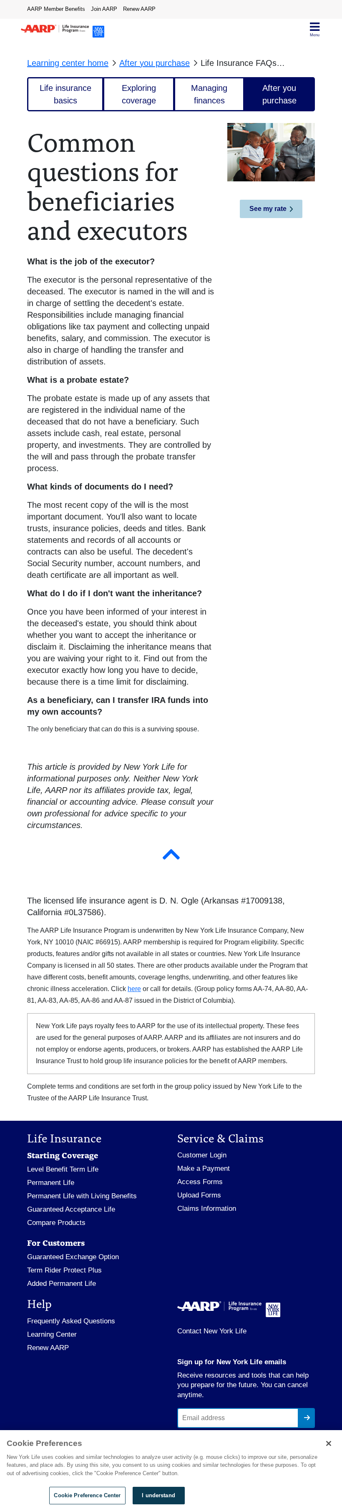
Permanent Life (50, 1183)
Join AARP (104, 9)
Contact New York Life (211, 1331)
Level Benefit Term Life (62, 1169)
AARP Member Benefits (56, 9)
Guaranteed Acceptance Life (71, 1209)
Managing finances (209, 94)
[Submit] (306, 1418)
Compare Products (56, 1223)
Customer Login (201, 1155)
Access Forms (200, 1182)
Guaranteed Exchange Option (73, 1257)
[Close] (328, 1443)
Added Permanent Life (61, 1284)
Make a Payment (203, 1168)
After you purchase (154, 63)
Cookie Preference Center (87, 1495)
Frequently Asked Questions (71, 1321)
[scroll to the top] (171, 854)
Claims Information (206, 1208)
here (134, 988)
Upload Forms (199, 1195)
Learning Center (52, 1334)
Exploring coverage (139, 94)
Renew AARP (139, 9)
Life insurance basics (65, 94)
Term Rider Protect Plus (64, 1270)
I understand (158, 1495)
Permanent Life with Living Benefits (82, 1196)
